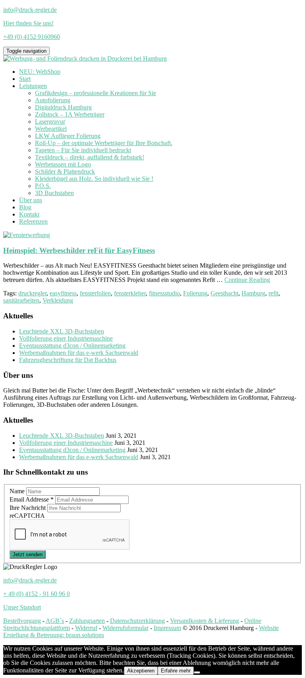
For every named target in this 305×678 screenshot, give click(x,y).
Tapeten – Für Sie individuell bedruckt (83, 150)
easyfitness (63, 293)
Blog (25, 207)
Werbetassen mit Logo (63, 164)
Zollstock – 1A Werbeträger (69, 114)
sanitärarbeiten (21, 300)
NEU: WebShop (39, 71)
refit (273, 293)
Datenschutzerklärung (137, 620)
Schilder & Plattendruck (65, 171)
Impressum (167, 627)
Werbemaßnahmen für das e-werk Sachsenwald (78, 352)
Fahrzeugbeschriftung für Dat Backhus (67, 359)
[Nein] (197, 672)
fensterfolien (95, 293)
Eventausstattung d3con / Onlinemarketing (72, 345)
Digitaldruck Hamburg (63, 107)
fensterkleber (130, 293)
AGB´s (55, 620)
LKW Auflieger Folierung (67, 135)
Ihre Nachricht (28, 507)
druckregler (32, 293)
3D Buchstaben (54, 193)
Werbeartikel (51, 128)
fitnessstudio (164, 293)
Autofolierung (52, 100)
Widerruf (86, 627)
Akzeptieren (140, 671)
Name (18, 491)
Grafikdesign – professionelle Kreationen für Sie (95, 93)
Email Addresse (32, 499)
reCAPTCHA (27, 515)
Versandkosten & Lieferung (204, 620)
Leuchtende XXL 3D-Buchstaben (61, 331)
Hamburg (253, 293)
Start (25, 78)
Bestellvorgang (22, 620)
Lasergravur (50, 121)
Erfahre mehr (176, 671)
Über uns (30, 200)
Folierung (195, 293)
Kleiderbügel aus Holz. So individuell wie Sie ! (94, 178)
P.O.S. (43, 185)
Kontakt (29, 214)
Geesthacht (224, 293)
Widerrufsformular (125, 627)
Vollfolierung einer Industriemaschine (66, 338)
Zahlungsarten (87, 620)
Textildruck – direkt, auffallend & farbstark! (89, 157)
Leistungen (33, 85)
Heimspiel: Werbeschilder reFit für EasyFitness (79, 250)
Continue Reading (247, 279)
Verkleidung (57, 300)
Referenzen (33, 221)
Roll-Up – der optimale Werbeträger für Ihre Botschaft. (103, 143)
